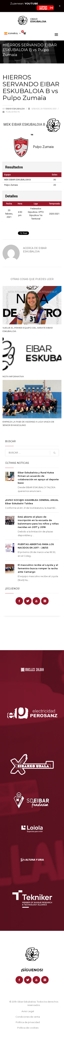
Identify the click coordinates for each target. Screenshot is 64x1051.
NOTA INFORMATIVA (13, 376)
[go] (54, 452)
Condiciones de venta (28, 1016)
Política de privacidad (28, 1022)
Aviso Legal (28, 1011)
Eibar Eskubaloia (15, 109)
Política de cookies (27, 1027)
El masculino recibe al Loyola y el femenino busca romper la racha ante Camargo (38, 568)
